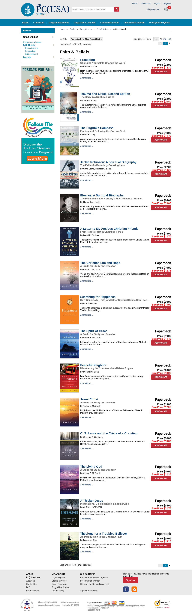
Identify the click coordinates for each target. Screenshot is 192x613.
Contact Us (145, 3)
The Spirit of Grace (93, 331)
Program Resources (59, 22)
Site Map (128, 606)
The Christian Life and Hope (100, 262)
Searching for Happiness (98, 296)
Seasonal (27, 57)
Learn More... (86, 78)
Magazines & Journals (85, 22)
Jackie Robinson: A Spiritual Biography (108, 162)
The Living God (91, 466)
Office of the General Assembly (95, 584)
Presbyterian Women (134, 22)
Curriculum (38, 22)
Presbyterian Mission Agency (94, 577)
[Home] (45, 16)
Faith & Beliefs (29, 45)
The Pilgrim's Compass (96, 128)
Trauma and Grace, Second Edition (105, 93)
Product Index (32, 590)
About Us (30, 581)
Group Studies (30, 37)
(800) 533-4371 (50, 602)
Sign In (157, 3)
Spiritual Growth (31, 54)
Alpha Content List (89, 590)
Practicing (87, 59)
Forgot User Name (60, 587)
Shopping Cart (153, 9)
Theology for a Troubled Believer (103, 533)
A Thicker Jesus (91, 500)
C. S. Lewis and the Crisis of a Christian (108, 433)
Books (25, 22)
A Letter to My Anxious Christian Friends (109, 228)
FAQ (28, 587)
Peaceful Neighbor (93, 365)
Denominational (32, 48)
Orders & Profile (59, 581)
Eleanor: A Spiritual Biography (102, 195)
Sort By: (63, 39)
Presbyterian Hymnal (159, 22)
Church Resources (109, 22)
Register (167, 3)
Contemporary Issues (32, 42)
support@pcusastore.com (49, 605)
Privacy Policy (139, 606)
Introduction (30, 51)
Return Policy (58, 590)
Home (134, 3)
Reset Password (59, 584)
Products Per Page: (142, 39)
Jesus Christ (89, 399)
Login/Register (59, 577)
